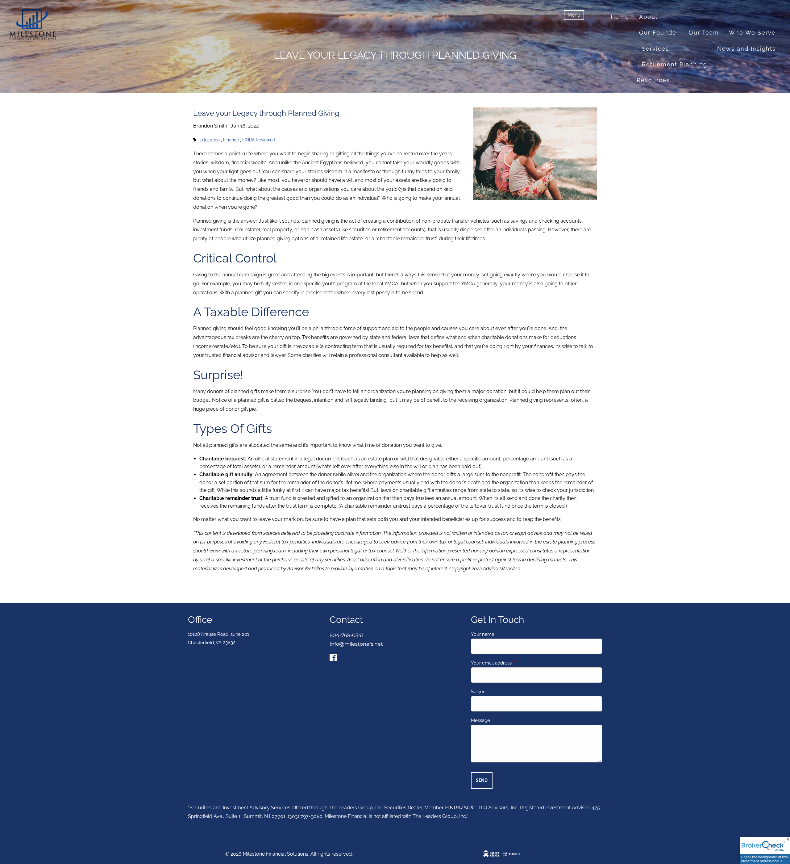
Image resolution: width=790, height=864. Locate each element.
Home (620, 17)
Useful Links (733, 96)
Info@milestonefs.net (356, 644)
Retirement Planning (674, 64)
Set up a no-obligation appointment (718, 127)
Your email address (513, 663)
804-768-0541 (347, 635)
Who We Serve (752, 32)
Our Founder (659, 32)
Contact (673, 111)
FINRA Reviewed (258, 139)
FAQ (769, 96)
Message (503, 720)
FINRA (453, 808)
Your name (505, 634)
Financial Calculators (670, 96)
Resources (653, 80)
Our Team (704, 32)
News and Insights (746, 48)
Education (209, 139)
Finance (231, 139)
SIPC (470, 808)
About (648, 17)
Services (655, 48)
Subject (501, 691)
